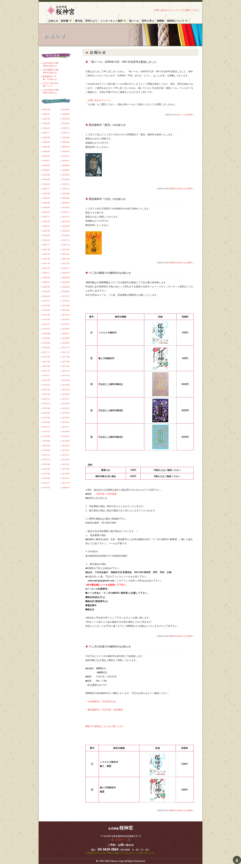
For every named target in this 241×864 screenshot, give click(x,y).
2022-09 (46, 221)
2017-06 (46, 361)
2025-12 (66, 128)
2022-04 (66, 231)
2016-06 (66, 385)
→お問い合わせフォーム (98, 100)
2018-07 (66, 333)
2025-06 (66, 142)
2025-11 (46, 133)
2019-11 (46, 301)
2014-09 (66, 431)
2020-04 (66, 287)
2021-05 (46, 259)
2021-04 (66, 259)
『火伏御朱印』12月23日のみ (100, 701)
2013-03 (66, 473)
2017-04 (46, 366)
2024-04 (66, 175)
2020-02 (66, 291)
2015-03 (66, 417)
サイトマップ (176, 10)
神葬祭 (160, 20)
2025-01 (46, 156)
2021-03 (46, 263)
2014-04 (46, 445)
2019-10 (66, 301)
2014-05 (66, 441)
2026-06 (66, 114)
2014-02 (46, 450)
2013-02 (46, 478)
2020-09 (46, 277)
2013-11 (66, 455)
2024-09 (46, 165)
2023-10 (66, 189)
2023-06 (66, 198)
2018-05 (66, 338)
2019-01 (46, 324)
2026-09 (46, 109)
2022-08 (66, 221)
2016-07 (46, 385)
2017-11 (46, 352)
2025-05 (46, 147)
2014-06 (46, 441)
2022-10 (66, 217)
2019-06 (66, 310)
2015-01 (66, 422)
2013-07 (66, 464)
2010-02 (46, 487)
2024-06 (66, 170)
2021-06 (66, 254)
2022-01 (46, 240)
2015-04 (46, 417)
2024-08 (66, 165)
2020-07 (46, 282)
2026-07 (46, 114)
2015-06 (46, 413)
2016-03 (46, 394)
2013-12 (46, 455)
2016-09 (46, 380)
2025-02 (66, 151)
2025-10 (66, 133)
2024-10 (66, 161)
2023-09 (46, 193)
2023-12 (66, 184)
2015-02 (46, 422)
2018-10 (46, 329)
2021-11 (46, 245)
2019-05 (46, 315)
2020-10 (66, 273)
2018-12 (66, 324)
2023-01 (46, 212)
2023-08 (66, 193)
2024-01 (46, 184)
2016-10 (66, 375)
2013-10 (46, 459)
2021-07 (46, 254)
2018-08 (46, 333)
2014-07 (66, 436)
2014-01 (66, 450)
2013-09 (66, 459)
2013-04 (46, 473)
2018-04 (46, 343)
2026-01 (46, 128)
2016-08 (66, 380)
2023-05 (46, 203)
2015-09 (66, 403)
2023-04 (66, 203)
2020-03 (46, 291)
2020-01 (46, 296)
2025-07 (46, 142)
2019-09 (46, 305)
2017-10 (66, 352)
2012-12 (66, 478)
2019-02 (66, 319)
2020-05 (46, 287)
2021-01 (46, 268)
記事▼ (190, 115)
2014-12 (46, 427)
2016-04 (66, 389)
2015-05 (66, 413)
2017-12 (66, 347)
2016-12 (66, 371)
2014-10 (46, 431)
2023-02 (66, 207)
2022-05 (46, 231)
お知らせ (53, 20)
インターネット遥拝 (111, 20)
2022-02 (66, 235)
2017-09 (46, 357)
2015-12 (46, 399)
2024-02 (66, 179)
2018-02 (46, 347)
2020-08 (66, 277)
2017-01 (46, 371)
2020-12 (66, 268)
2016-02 (66, 394)
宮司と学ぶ (148, 20)
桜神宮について (175, 20)
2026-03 (46, 123)
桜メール (134, 20)
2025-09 (46, 137)
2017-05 (66, 361)
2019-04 (66, 315)
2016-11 (46, 375)
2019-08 (66, 305)
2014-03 (66, 445)
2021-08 (66, 249)
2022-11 (46, 217)
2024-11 (46, 161)
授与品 (78, 20)
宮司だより (91, 20)
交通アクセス (191, 10)
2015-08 (46, 408)
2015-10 (46, 403)
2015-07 (66, 408)
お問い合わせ (161, 10)
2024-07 (46, 170)
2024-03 (46, 179)
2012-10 (66, 483)
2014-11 (66, 427)
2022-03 (46, 235)
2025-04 (66, 147)
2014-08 (46, 436)
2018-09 (66, 329)
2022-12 (66, 212)
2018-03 (66, 343)
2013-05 (66, 469)
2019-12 (66, 296)
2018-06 (46, 338)
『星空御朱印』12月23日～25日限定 (104, 709)
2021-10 (66, 245)
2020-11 (46, 273)
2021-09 (46, 249)
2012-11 (46, 483)
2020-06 (66, 282)
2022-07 (46, 226)
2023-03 (46, 207)
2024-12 (66, 156)
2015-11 (66, 399)
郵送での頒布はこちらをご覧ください (104, 726)
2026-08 (66, 109)
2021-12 (66, 240)
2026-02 (66, 123)
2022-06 (66, 226)
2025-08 (66, 137)
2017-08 (66, 357)
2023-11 (46, 189)
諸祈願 (64, 20)
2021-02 (66, 263)
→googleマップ (121, 839)
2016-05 (46, 389)
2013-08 (46, 464)
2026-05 (46, 119)
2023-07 (46, 198)
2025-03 (46, 151)
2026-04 (66, 119)
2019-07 (46, 310)
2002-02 (66, 487)
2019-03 (46, 319)
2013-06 (46, 469)
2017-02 (66, 366)
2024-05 (46, 175)
